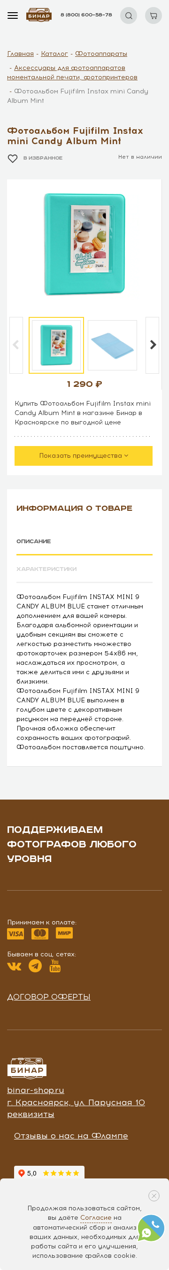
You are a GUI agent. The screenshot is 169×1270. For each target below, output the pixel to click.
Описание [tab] (33, 541)
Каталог (54, 54)
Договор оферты (49, 996)
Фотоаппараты (101, 54)
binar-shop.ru (35, 1090)
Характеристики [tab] (46, 569)
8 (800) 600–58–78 (86, 15)
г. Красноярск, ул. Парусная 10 (76, 1102)
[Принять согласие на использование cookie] (154, 1196)
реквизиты (30, 1114)
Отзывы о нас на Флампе (71, 1136)
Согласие (96, 1218)
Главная (20, 54)
